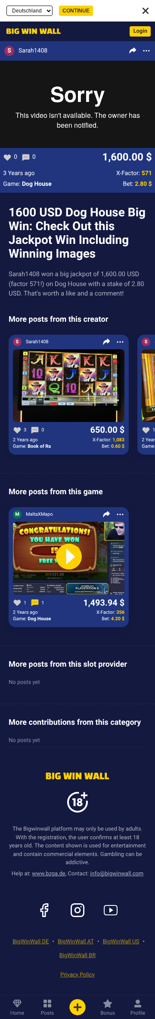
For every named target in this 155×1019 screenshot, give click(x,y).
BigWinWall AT (76, 942)
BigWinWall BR (77, 955)
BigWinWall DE (30, 942)
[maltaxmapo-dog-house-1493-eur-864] (69, 558)
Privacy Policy (77, 975)
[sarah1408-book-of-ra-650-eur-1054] (69, 386)
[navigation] (31, 31)
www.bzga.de (48, 874)
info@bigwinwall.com (116, 874)
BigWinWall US (121, 942)
